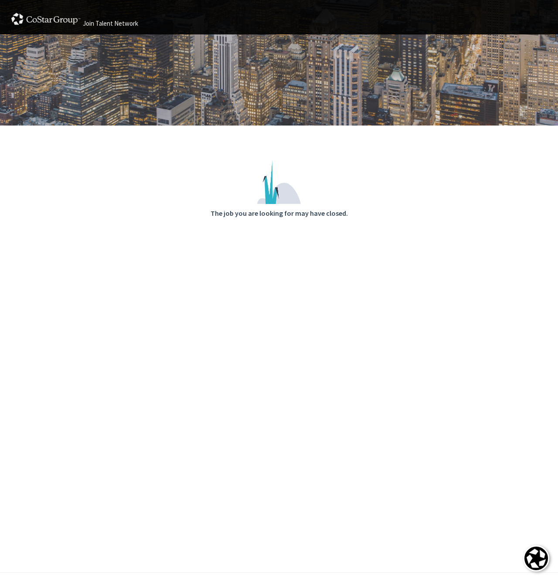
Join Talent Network (110, 23)
